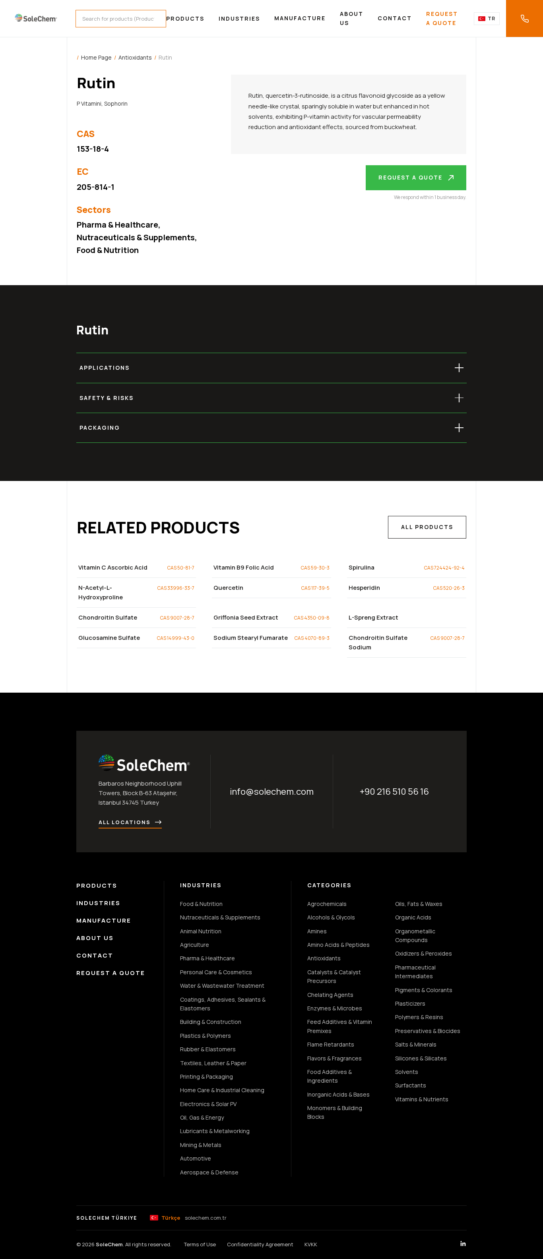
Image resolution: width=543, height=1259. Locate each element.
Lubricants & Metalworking (215, 1131)
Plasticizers (410, 1003)
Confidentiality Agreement (260, 1244)
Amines (317, 931)
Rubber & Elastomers (208, 1049)
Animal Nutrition (200, 931)
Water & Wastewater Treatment (222, 985)
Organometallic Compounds (415, 935)
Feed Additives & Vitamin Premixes (339, 1026)
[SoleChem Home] (36, 18)
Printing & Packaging (206, 1076)
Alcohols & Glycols (331, 917)
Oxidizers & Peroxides (423, 953)
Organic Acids (413, 917)
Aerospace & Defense (209, 1172)
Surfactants (410, 1085)
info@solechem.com (272, 791)
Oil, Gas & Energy (202, 1117)
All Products (427, 527)
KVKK (310, 1244)
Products (185, 18)
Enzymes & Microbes (334, 1008)
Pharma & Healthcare (117, 224)
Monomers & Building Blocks (334, 1112)
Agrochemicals (327, 904)
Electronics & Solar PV (208, 1104)
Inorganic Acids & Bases (338, 1094)
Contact (395, 18)
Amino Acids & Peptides (338, 944)
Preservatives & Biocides (427, 1031)
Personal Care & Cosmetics (216, 972)
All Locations (125, 822)
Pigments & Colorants (423, 990)
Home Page (96, 57)
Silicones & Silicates (421, 1058)
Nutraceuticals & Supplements (136, 237)
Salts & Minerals (415, 1044)
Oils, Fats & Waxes (418, 904)
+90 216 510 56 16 (394, 791)
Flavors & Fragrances (334, 1058)
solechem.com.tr (194, 1217)
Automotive (195, 1158)
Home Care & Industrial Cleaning (222, 1090)
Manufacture (300, 18)
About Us (351, 18)
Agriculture (194, 944)
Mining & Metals (200, 1145)
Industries (239, 18)
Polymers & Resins (419, 1017)
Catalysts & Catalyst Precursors (334, 976)
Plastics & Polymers (205, 1035)
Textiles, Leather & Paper (213, 1063)
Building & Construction (210, 1021)
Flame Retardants (330, 1044)
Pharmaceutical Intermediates (415, 972)
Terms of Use (200, 1244)
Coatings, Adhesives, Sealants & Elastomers (223, 1004)
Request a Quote (442, 18)
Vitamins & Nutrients (421, 1099)
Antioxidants (135, 57)
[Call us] (524, 18)
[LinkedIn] (463, 1244)
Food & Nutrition (108, 250)
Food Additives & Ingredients (329, 1076)
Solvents (406, 1072)
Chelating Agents (330, 994)
